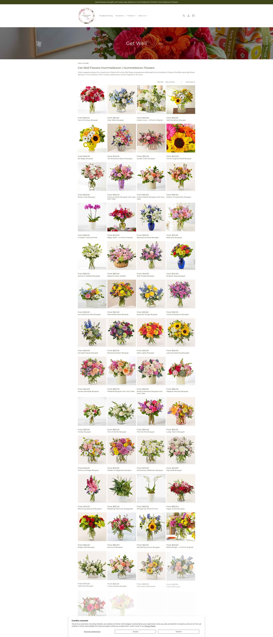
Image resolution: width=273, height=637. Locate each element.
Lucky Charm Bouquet (175, 432)
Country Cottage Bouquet (88, 470)
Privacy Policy (150, 626)
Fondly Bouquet (84, 432)
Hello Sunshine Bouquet (176, 120)
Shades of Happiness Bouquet (119, 470)
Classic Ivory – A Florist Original (150, 120)
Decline (179, 632)
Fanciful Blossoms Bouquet (177, 314)
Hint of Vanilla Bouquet (116, 432)
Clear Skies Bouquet (115, 120)
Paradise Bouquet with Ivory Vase (120, 391)
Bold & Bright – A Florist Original (179, 547)
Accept (135, 632)
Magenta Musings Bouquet (177, 391)
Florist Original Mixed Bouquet (178, 159)
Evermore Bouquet (115, 547)
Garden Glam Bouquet (146, 159)
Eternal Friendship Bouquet (89, 276)
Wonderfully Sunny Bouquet (148, 547)
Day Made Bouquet (174, 470)
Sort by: (160, 82)
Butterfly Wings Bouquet (147, 314)
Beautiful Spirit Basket (116, 276)
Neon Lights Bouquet (145, 353)
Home (80, 63)
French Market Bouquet (117, 586)
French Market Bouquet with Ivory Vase (151, 198)
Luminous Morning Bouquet (177, 353)
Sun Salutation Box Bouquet (89, 314)
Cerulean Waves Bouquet (88, 353)
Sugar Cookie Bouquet (175, 509)
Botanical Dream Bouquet (118, 353)
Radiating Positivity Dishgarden (120, 509)
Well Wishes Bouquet (145, 276)
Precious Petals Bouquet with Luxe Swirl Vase (121, 198)
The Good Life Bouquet (146, 586)
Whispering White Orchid (147, 509)
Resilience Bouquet (174, 237)
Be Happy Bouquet (85, 159)
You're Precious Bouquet (88, 120)
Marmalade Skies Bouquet (118, 314)
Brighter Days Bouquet (175, 276)
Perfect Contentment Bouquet (178, 197)
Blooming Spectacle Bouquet (90, 509)
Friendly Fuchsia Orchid (87, 237)
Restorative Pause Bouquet (148, 237)
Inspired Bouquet (173, 586)
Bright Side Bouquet (86, 547)
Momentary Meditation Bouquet (150, 470)
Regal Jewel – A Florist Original (120, 237)
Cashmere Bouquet (85, 586)
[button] (120, 15)
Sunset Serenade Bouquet (88, 391)
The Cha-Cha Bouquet (145, 432)
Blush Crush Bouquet (86, 197)
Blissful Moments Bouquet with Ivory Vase (149, 392)
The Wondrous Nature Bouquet (119, 159)
